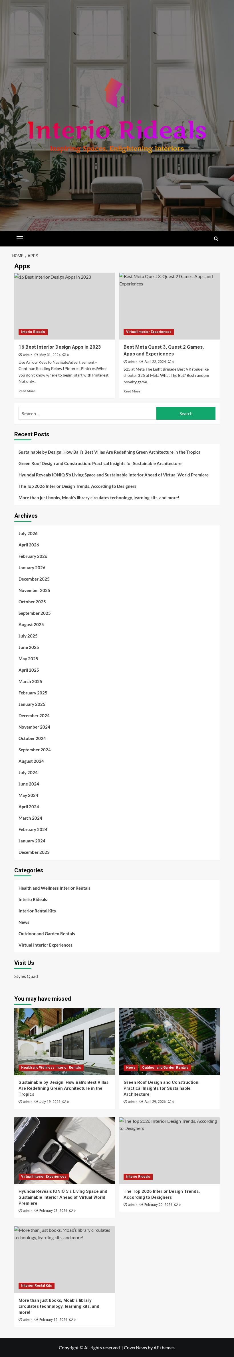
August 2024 (31, 761)
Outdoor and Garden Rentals (47, 933)
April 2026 (29, 544)
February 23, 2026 (53, 1211)
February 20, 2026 (158, 1205)
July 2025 (28, 635)
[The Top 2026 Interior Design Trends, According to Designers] (169, 1150)
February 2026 (33, 556)
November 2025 (34, 590)
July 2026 (28, 533)
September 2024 (35, 749)
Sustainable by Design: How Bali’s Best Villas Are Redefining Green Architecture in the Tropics (109, 452)
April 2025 (29, 670)
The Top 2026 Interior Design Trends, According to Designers (77, 486)
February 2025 (33, 692)
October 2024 (32, 738)
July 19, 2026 (49, 1102)
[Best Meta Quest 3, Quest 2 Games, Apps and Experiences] (169, 306)
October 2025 (32, 601)
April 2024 (29, 806)
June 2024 (29, 783)
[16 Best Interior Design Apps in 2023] (64, 306)
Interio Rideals (33, 332)
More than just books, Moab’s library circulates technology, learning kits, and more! (99, 497)
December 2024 (34, 715)
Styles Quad (26, 976)
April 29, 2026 (155, 1102)
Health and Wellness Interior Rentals (54, 888)
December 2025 (34, 578)
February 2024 (33, 829)
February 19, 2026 (53, 1320)
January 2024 (32, 840)
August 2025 (31, 624)
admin (28, 355)
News (24, 922)
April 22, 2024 (155, 362)
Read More (27, 391)
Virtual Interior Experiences (149, 332)
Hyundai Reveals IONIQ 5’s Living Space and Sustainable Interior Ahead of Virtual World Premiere (114, 474)
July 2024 (28, 772)
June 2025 (29, 647)
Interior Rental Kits (37, 910)
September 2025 (35, 613)
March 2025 (30, 681)
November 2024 (34, 726)
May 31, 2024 (49, 355)
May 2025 (28, 658)
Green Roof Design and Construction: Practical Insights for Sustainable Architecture (100, 463)
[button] (20, 238)
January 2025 (32, 704)
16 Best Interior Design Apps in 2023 (60, 347)
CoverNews (135, 1347)
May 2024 (28, 795)
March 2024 (30, 818)
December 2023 (34, 852)
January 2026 (32, 567)
